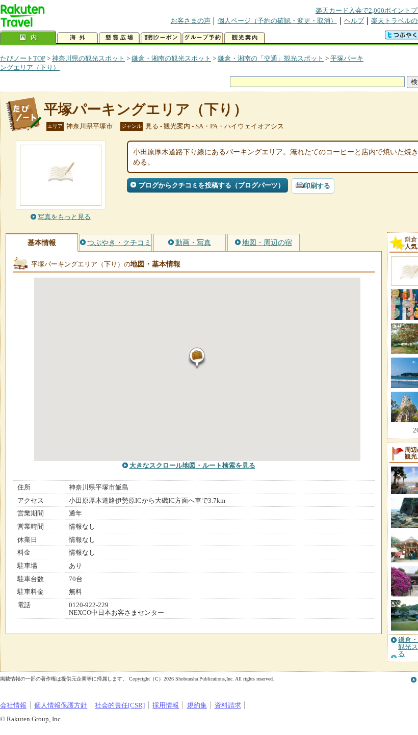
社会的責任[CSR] (120, 705)
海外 (77, 38)
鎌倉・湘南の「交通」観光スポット (271, 58)
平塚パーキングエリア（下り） (146, 109)
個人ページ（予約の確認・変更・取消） (277, 20)
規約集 (197, 705)
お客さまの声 (191, 20)
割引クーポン (161, 38)
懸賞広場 (119, 38)
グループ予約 (202, 38)
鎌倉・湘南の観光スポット (171, 58)
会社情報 (13, 705)
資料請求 (228, 705)
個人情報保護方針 (60, 705)
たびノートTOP (22, 58)
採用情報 (165, 705)
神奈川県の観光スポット (88, 58)
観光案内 (244, 38)
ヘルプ (354, 20)
